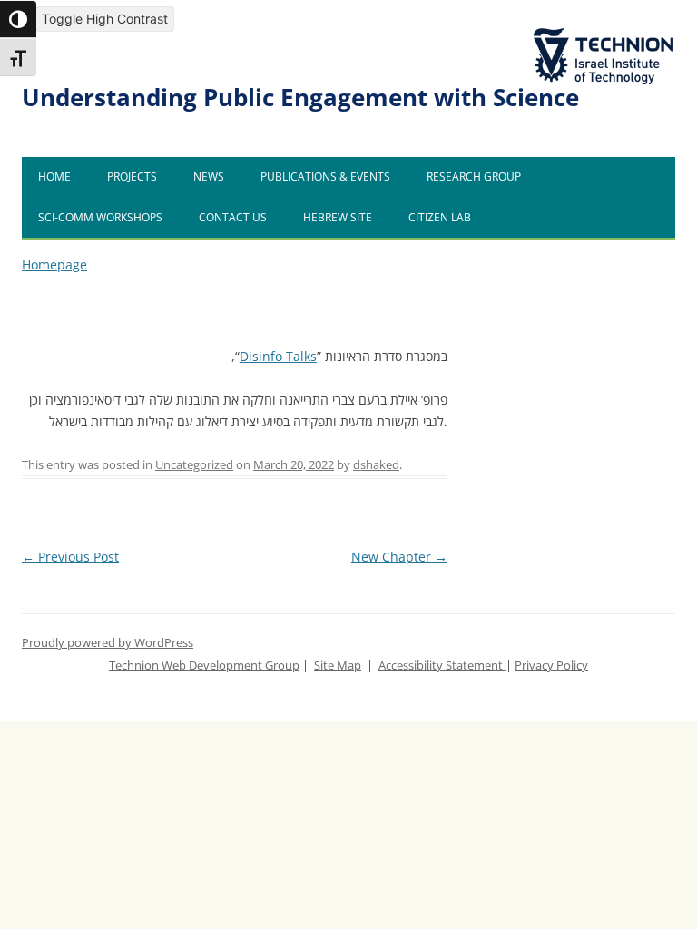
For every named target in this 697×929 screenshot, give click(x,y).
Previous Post (70, 556)
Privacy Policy (551, 665)
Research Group (474, 176)
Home (54, 176)
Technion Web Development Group (204, 665)
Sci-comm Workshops (100, 217)
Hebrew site (337, 217)
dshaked (376, 465)
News (208, 176)
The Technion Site (589, 29)
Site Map (337, 665)
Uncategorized (194, 465)
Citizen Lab (439, 217)
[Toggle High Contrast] (18, 19)
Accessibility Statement (442, 665)
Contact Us (233, 217)
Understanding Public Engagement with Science (300, 97)
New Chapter (399, 556)
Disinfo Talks (278, 356)
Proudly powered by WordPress (107, 642)
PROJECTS (132, 176)
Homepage (54, 264)
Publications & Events (325, 176)
